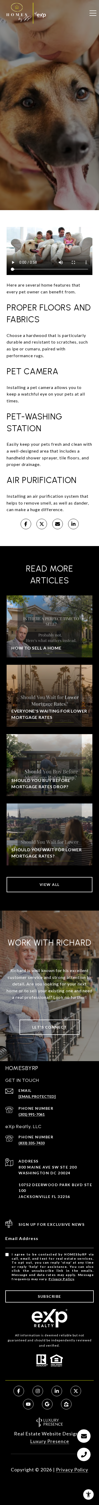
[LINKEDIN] (56, 1391)
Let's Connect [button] (49, 1027)
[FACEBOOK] (18, 1391)
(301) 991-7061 (31, 1114)
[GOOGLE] (47, 1404)
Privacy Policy (61, 1279)
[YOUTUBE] (28, 1404)
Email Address (22, 1238)
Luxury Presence (49, 1441)
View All (50, 884)
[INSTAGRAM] (37, 1391)
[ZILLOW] (66, 1404)
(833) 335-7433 (31, 1143)
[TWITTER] (75, 1391)
